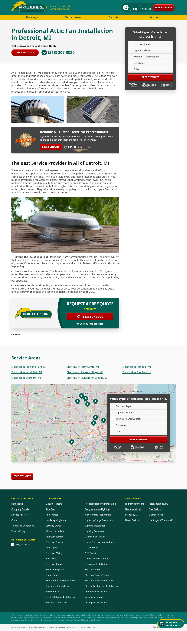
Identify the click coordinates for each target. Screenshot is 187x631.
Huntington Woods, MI (160, 520)
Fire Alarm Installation (96, 564)
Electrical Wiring (54, 553)
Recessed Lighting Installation (100, 503)
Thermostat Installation (58, 586)
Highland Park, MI (134, 503)
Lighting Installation (95, 525)
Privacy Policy (18, 531)
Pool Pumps (52, 514)
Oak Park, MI (155, 509)
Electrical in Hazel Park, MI (26, 372)
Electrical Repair (142, 44)
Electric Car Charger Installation (101, 586)
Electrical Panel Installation (99, 580)
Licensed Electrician (95, 536)
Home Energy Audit (56, 569)
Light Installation (142, 50)
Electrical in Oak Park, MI (136, 372)
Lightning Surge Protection (99, 520)
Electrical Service (93, 569)
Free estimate (163, 7)
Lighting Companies (95, 531)
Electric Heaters (73, 17)
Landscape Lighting (56, 520)
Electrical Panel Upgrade (97, 575)
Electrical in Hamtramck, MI (83, 366)
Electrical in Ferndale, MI (136, 366)
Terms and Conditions (22, 525)
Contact (15, 520)
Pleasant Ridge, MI (158, 503)
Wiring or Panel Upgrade (146, 56)
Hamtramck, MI (133, 509)
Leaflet (172, 461)
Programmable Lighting (97, 509)
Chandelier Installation (96, 591)
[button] (95, 417)
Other (137, 69)
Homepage (32, 17)
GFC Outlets (91, 553)
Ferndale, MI (131, 514)
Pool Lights (51, 547)
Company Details (20, 509)
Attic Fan (50, 509)
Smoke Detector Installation (60, 596)
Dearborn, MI (156, 514)
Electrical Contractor (56, 542)
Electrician (114, 17)
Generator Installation (96, 558)
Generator (139, 62)
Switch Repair (53, 591)
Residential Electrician (57, 602)
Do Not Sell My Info (88, 627)
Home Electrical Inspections (99, 542)
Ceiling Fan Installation (96, 602)
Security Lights (53, 525)
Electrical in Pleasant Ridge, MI (85, 372)
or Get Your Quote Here (89, 323)
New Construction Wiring (98, 514)
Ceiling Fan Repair (94, 596)
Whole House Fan (55, 531)
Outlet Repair (53, 575)
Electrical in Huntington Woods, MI (87, 377)
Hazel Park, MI (132, 520)
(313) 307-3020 (79, 147)
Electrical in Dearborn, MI (26, 377)
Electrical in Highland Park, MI (28, 366)
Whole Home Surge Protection (61, 580)
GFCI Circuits (91, 547)
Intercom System (54, 536)
